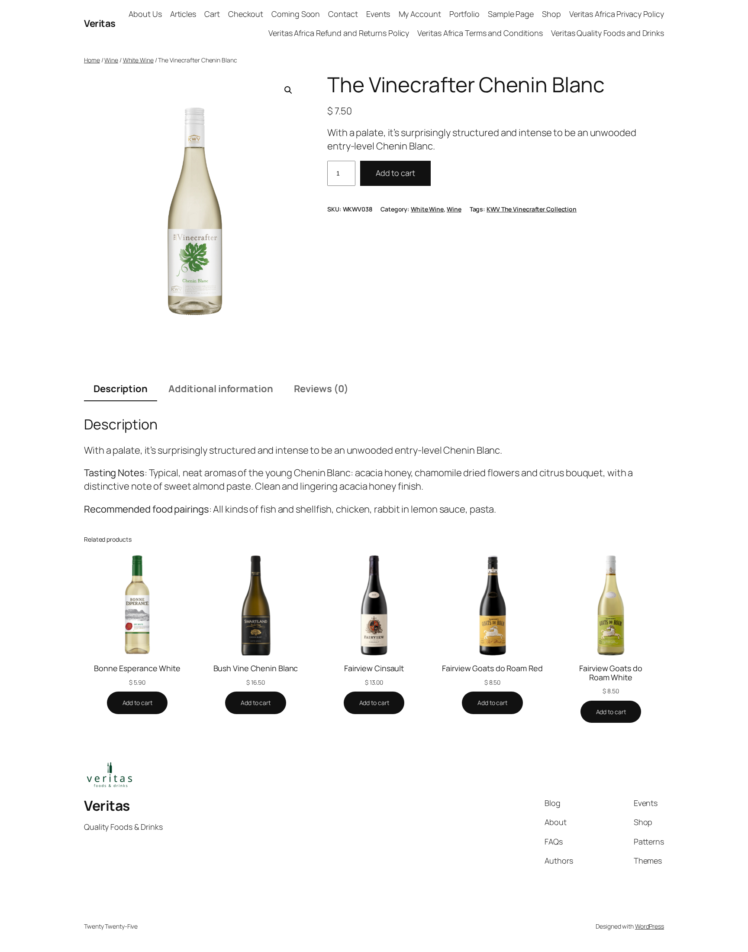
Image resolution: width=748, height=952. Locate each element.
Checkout (245, 14)
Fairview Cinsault (374, 668)
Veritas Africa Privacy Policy (616, 14)
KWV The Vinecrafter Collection (532, 209)
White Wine (138, 60)
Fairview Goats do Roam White (610, 673)
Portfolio (464, 14)
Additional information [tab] (220, 388)
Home (92, 60)
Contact (343, 14)
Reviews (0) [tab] (321, 388)
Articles (183, 14)
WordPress (649, 926)
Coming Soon (295, 14)
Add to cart (395, 173)
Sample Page (511, 14)
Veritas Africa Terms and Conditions (480, 33)
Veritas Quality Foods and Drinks (607, 33)
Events (378, 14)
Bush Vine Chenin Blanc (255, 668)
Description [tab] (121, 388)
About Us (145, 14)
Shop (551, 14)
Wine (111, 60)
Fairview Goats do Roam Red (492, 668)
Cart (212, 14)
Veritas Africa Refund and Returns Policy (338, 33)
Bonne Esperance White (137, 668)
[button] (288, 90)
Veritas (100, 23)
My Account (420, 14)
